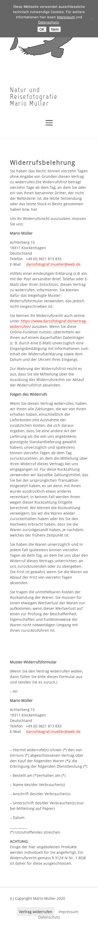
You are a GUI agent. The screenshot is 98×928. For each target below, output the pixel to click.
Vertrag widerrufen (35, 911)
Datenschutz (49, 917)
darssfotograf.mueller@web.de (53, 264)
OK (41, 29)
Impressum (68, 911)
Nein (55, 29)
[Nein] (91, 18)
